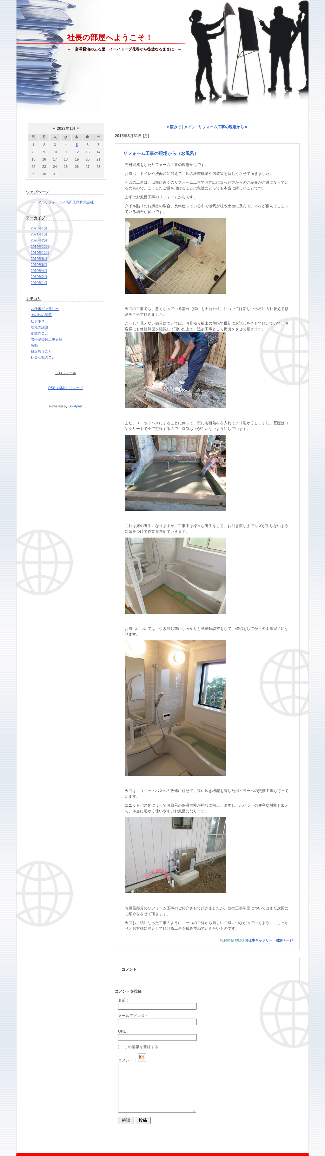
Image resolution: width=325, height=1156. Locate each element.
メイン (190, 127)
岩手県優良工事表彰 (46, 339)
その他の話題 (41, 315)
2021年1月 (39, 234)
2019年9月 (39, 259)
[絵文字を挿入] (142, 1060)
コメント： (127, 1060)
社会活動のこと (43, 357)
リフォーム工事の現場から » (222, 127)
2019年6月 (39, 265)
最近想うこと (41, 351)
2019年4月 (39, 271)
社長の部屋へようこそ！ (110, 37)
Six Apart (75, 406)
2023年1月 (39, 228)
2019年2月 (39, 277)
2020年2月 (39, 240)
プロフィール (65, 373)
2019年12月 (40, 246)
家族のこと (39, 333)
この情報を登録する (140, 1047)
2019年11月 (40, 252)
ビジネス (38, 321)
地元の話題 (39, 327)
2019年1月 (39, 283)
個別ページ (284, 940)
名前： (123, 1000)
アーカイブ (35, 218)
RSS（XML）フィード (65, 388)
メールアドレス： (133, 1016)
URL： (124, 1031)
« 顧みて (174, 127)
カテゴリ (33, 298)
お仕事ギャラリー (45, 309)
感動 (34, 345)
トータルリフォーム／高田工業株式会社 (62, 202)
